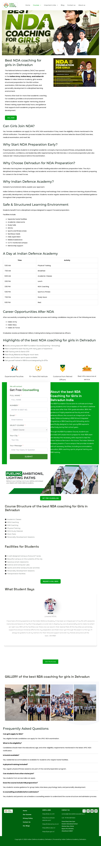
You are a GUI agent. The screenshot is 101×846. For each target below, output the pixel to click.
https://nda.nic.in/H (48, 814)
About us (81, 5)
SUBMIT (29, 456)
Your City (14, 436)
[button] (40, 5)
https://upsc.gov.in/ (48, 831)
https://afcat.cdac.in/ (48, 828)
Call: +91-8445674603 (68, 818)
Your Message (16, 446)
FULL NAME (15, 395)
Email (12, 415)
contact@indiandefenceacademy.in (73, 814)
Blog (62, 5)
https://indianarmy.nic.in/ (50, 824)
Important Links (50, 5)
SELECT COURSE (17, 425)
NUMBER (14, 405)
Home (27, 5)
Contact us (71, 5)
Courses (36, 5)
